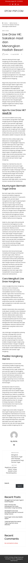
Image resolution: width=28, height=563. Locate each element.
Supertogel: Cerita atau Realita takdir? (14, 517)
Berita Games (5, 30)
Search (7, 483)
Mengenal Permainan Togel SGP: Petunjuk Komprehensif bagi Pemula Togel (17, 457)
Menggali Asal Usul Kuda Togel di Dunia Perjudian (14, 501)
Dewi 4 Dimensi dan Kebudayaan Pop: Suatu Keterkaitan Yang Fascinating (13, 506)
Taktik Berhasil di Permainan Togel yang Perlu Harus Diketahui (13, 523)
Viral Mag (18, 559)
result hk (6, 113)
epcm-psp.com (14, 11)
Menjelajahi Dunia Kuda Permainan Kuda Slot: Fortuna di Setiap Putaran (14, 512)
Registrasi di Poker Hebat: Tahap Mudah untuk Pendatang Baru (11, 469)
